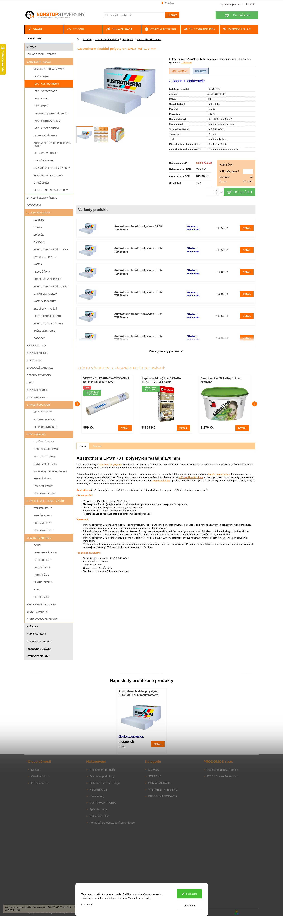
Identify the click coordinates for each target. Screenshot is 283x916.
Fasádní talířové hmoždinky (52, 168)
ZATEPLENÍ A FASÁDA (39, 61)
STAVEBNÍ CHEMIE (37, 353)
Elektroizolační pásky (48, 323)
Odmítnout (189, 905)
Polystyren (41, 76)
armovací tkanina (161, 480)
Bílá (209, 99)
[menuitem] (43, 29)
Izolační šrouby (44, 160)
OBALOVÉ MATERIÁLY (39, 538)
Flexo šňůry (42, 271)
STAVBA (31, 47)
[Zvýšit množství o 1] (217, 190)
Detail (247, 228)
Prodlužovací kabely (47, 279)
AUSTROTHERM (216, 94)
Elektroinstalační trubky (51, 190)
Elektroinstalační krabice (51, 249)
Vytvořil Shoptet (249, 912)
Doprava (200, 71)
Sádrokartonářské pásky (50, 471)
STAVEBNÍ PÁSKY (36, 434)
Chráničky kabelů (45, 294)
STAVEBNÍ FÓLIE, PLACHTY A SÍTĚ (46, 501)
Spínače (39, 234)
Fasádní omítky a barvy (48, 175)
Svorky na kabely (45, 257)
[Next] (254, 403)
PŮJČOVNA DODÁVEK (39, 649)
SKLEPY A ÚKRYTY (37, 611)
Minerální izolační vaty (49, 69)
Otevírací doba (40, 776)
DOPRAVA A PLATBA (103, 802)
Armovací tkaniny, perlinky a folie (52, 144)
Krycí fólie (42, 574)
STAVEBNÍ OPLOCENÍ (38, 404)
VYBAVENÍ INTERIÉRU (39, 641)
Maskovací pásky (44, 456)
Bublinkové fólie (46, 552)
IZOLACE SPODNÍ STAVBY (41, 54)
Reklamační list (99, 816)
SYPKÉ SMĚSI (34, 360)
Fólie (37, 545)
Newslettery (97, 796)
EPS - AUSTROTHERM (47, 83)
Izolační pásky (43, 486)
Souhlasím (191, 893)
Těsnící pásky (42, 478)
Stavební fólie (43, 508)
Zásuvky (39, 220)
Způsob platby (98, 809)
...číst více (186, 62)
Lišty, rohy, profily (46, 153)
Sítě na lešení (42, 523)
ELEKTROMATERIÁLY (38, 212)
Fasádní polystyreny (217, 139)
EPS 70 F (212, 114)
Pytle (37, 589)
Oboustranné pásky (46, 449)
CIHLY (30, 382)
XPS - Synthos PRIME (47, 120)
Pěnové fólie (43, 567)
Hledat (172, 15)
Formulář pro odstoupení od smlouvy (112, 822)
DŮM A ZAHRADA (36, 634)
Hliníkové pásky (44, 441)
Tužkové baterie (44, 330)
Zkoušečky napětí (45, 308)
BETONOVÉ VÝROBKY (39, 375)
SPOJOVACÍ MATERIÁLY (40, 367)
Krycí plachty (43, 515)
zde (148, 898)
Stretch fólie (44, 560)
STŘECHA (32, 626)
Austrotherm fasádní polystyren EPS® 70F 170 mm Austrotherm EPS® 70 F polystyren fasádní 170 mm (140, 693)
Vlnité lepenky (43, 582)
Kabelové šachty (45, 301)
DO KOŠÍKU (243, 192)
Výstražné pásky (45, 493)
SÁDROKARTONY (36, 345)
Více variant (180, 71)
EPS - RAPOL (42, 106)
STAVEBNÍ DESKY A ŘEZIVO (42, 197)
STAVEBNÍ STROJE (37, 390)
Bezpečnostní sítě (45, 427)
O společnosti (39, 783)
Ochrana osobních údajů (105, 783)
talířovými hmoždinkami (191, 477)
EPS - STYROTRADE (46, 91)
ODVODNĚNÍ (34, 205)
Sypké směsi (41, 182)
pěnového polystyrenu (110, 464)
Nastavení (86, 904)
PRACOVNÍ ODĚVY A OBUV (41, 604)
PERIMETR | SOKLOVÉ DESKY (51, 113)
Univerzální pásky (45, 464)
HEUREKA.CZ (98, 789)
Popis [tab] (83, 446)
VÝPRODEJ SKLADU (38, 656)
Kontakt (250, 4)
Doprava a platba (229, 4)
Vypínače (39, 227)
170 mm (211, 134)
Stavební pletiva (44, 419)
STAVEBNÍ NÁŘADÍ (37, 397)
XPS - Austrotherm (47, 128)
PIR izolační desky (45, 135)
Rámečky (39, 242)
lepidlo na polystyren (219, 474)
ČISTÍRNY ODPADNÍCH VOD (42, 619)
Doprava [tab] (97, 446)
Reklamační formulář (102, 769)
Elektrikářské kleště (48, 316)
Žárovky (39, 338)
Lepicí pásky (41, 597)
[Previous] (77, 403)
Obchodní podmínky (102, 776)
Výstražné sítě (43, 530)
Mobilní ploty (43, 412)
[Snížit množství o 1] (217, 194)
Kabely (38, 264)
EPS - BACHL (42, 98)
